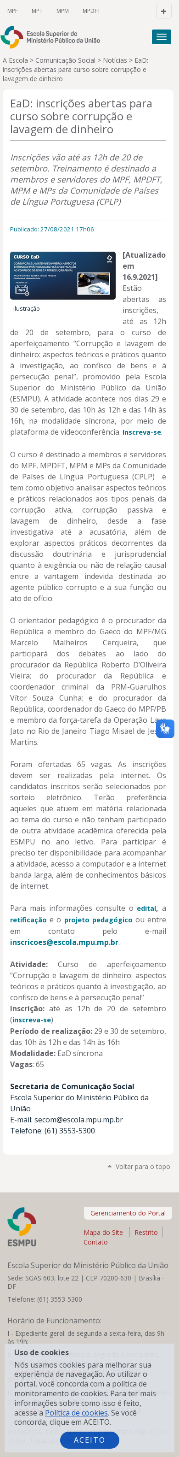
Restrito (146, 1232)
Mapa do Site (103, 1232)
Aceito (90, 1440)
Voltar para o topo (143, 1166)
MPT (37, 11)
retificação (28, 919)
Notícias (115, 60)
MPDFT (92, 11)
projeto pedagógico (98, 919)
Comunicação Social (65, 60)
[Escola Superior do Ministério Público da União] (54, 37)
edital (146, 908)
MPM (62, 11)
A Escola (15, 60)
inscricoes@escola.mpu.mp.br (64, 942)
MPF (12, 11)
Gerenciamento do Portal (128, 1213)
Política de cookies (76, 1413)
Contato (96, 1242)
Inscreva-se (142, 432)
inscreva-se (31, 1019)
